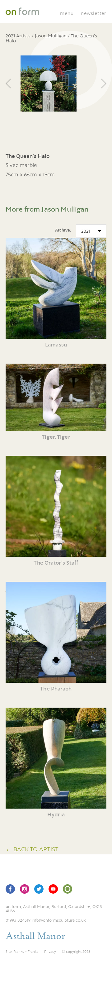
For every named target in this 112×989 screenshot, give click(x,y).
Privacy (50, 951)
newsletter (93, 13)
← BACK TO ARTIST (32, 849)
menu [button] (66, 13)
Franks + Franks (25, 951)
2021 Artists (18, 35)
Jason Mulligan (51, 35)
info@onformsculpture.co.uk (59, 920)
